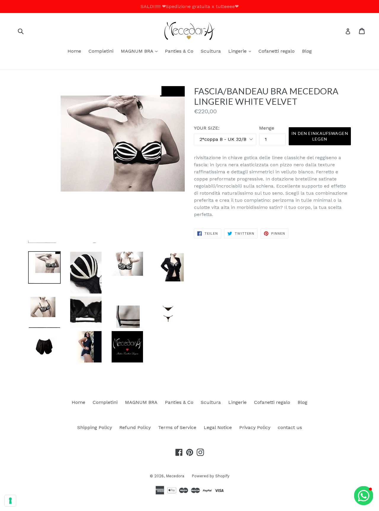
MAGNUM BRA (140, 51)
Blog (307, 51)
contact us (290, 427)
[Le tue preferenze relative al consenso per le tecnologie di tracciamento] (10, 500)
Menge (266, 128)
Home (74, 51)
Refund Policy (135, 427)
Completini (101, 51)
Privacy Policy (254, 427)
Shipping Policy (94, 427)
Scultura (211, 51)
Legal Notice (218, 427)
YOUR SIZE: (206, 128)
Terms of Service (177, 427)
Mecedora (175, 476)
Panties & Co (179, 51)
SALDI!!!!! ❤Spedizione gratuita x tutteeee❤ (190, 6)
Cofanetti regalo (276, 51)
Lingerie (241, 51)
